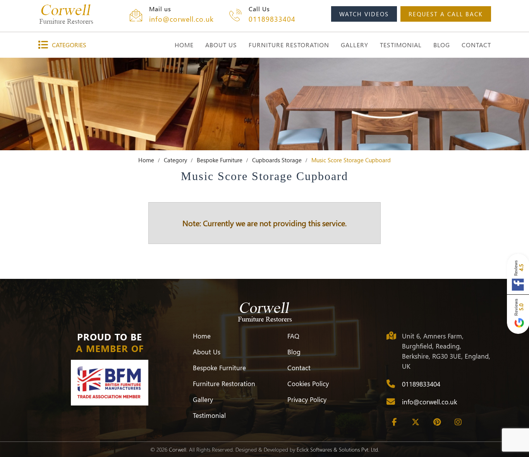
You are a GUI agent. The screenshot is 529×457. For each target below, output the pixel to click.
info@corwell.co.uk (181, 19)
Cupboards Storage (277, 160)
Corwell (177, 449)
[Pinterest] (437, 422)
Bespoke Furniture (219, 160)
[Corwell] (66, 14)
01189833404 (272, 19)
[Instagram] (458, 422)
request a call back (446, 14)
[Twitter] (415, 422)
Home (146, 160)
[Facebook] (394, 422)
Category (175, 160)
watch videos (364, 14)
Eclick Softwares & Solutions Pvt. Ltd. (338, 449)
